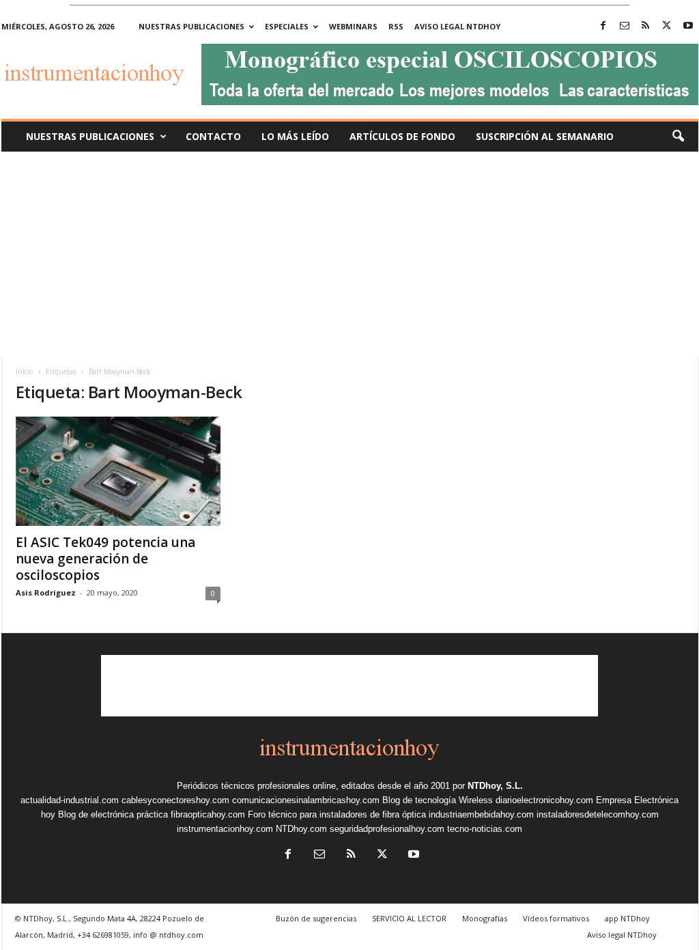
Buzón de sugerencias (316, 918)
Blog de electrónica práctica (113, 814)
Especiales (287, 26)
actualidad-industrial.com (69, 800)
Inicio (24, 371)
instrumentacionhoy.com (225, 829)
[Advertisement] (349, 254)
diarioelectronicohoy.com (544, 800)
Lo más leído (295, 136)
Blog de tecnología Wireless (437, 800)
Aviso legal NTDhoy (457, 26)
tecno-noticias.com (484, 829)
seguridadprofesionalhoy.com (387, 829)
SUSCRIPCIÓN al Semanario (545, 136)
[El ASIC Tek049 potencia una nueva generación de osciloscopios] (118, 471)
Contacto (213, 136)
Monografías (484, 918)
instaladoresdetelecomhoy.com (598, 814)
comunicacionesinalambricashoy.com (306, 800)
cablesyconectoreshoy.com (175, 800)
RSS (395, 26)
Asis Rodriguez (46, 592)
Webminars (353, 26)
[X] (667, 26)
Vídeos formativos (556, 918)
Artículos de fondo (402, 136)
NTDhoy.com (301, 829)
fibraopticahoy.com (208, 814)
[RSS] (646, 26)
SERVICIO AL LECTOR (409, 918)
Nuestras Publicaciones (90, 136)
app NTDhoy (627, 918)
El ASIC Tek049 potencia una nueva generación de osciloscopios (105, 558)
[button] (678, 137)
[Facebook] (603, 26)
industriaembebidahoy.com (481, 814)
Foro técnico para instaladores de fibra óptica (337, 814)
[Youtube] (688, 26)
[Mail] (624, 26)
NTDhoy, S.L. (495, 786)
